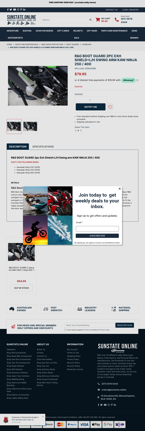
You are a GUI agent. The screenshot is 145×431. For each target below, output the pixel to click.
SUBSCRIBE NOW (97, 235)
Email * (79, 222)
